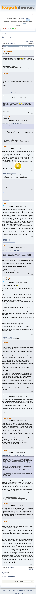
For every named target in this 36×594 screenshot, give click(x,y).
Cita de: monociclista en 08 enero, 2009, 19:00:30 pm (13, 100)
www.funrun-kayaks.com (8, 337)
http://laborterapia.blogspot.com (9, 241)
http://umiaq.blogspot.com (8, 239)
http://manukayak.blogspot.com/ (9, 90)
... (9, 43)
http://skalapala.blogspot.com (8, 240)
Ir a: (16, 581)
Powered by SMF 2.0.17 (7, 590)
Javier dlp (7, 278)
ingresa (22, 18)
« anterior (28, 41)
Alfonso (6, 521)
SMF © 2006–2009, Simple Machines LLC (21, 590)
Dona (5, 146)
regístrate (27, 18)
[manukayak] (3, 75)
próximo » (32, 41)
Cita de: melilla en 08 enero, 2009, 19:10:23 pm (12, 123)
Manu (6, 73)
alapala (6, 203)
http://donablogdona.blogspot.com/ (9, 173)
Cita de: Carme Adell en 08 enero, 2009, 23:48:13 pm (13, 455)
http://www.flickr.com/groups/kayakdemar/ (11, 92)
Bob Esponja (8, 181)
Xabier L (6, 342)
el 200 (6, 503)
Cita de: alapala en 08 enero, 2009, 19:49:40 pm (12, 250)
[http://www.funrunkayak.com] (3, 281)
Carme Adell (7, 418)
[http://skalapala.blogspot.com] (3, 205)
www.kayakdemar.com (7, 338)
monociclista (8, 51)
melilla (6, 96)
